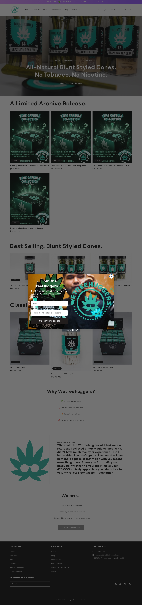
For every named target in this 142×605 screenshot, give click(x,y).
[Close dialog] (111, 276)
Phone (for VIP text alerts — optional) (46, 308)
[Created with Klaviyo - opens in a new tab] (71, 330)
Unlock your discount (49, 321)
